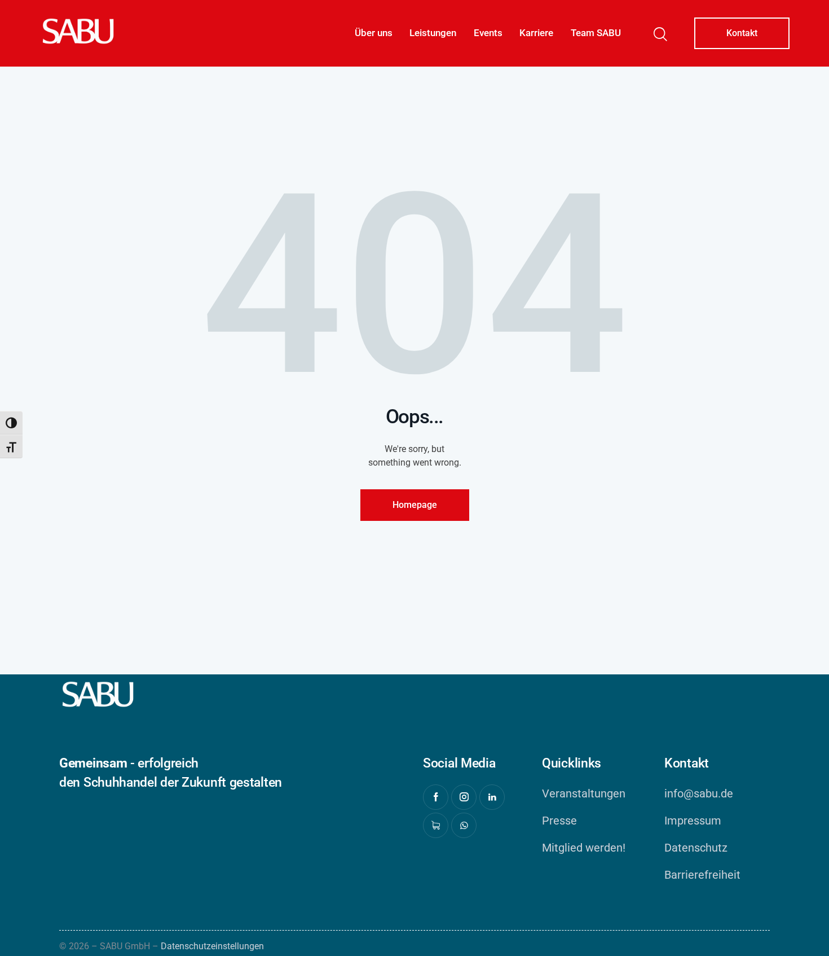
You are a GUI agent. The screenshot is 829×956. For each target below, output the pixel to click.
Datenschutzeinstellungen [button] (212, 946)
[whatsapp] (464, 825)
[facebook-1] (435, 797)
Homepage (415, 504)
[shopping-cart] (435, 825)
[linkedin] (492, 797)
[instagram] (464, 797)
